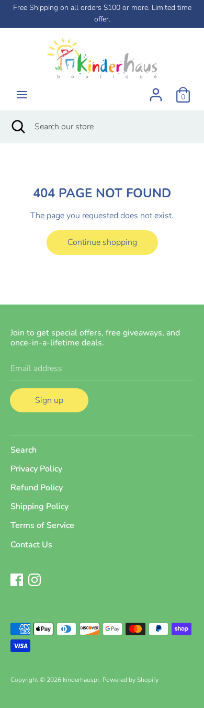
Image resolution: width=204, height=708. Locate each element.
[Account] (155, 90)
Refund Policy (36, 487)
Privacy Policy (36, 469)
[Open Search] (17, 127)
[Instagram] (34, 579)
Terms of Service (42, 525)
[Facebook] (16, 579)
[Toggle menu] (21, 94)
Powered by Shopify (130, 680)
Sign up (49, 400)
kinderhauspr (81, 680)
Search (23, 450)
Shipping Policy (39, 506)
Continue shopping (102, 242)
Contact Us (31, 544)
